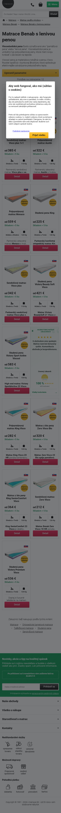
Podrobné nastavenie (21, 131)
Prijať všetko (38, 135)
